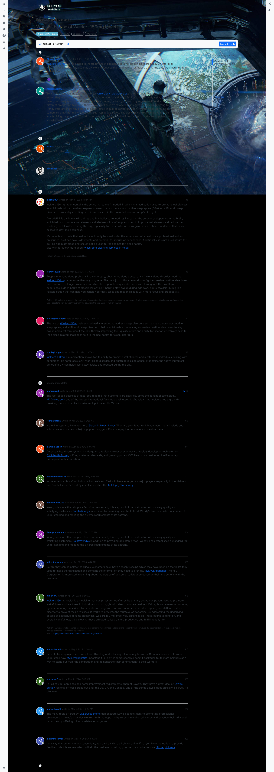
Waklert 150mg (56, 280)
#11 (186, 446)
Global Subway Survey (102, 425)
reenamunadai (54, 420)
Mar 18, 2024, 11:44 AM (80, 199)
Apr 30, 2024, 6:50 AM (79, 595)
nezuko (50, 146)
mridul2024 (53, 199)
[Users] (4, 29)
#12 (186, 476)
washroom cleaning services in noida (106, 247)
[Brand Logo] (50, 7)
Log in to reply (227, 44)
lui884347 (52, 595)
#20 (186, 738)
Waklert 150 (54, 600)
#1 (187, 59)
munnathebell (54, 649)
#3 (187, 146)
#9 (187, 391)
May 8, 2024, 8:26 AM (82, 709)
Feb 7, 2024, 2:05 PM (82, 89)
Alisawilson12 (54, 59)
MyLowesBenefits (90, 713)
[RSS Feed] (68, 44)
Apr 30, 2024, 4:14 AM (85, 562)
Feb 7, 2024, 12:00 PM (82, 59)
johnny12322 (53, 271)
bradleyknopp (54, 352)
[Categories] (4, 3)
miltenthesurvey (55, 562)
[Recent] (4, 10)
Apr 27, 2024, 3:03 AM (86, 502)
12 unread (219, 97)
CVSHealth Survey (58, 455)
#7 (187, 318)
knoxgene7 (52, 679)
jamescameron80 (56, 318)
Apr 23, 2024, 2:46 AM (80, 391)
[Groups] (4, 35)
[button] (4, 768)
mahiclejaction (54, 446)
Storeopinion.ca (165, 747)
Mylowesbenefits (77, 657)
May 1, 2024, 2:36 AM (82, 649)
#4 (187, 168)
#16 (186, 595)
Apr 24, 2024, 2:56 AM (83, 420)
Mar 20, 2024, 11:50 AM (87, 318)
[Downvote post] (186, 79)
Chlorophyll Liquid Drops (112, 93)
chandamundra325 (56, 476)
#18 (186, 679)
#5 (187, 199)
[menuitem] (270, 3)
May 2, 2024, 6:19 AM (79, 679)
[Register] (270, 10)
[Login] (270, 3)
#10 (186, 420)
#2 (187, 89)
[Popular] (4, 22)
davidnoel (52, 168)
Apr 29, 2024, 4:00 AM (86, 532)
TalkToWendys (81, 511)
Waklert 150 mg (56, 63)
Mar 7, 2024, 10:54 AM (78, 168)
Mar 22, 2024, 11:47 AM (83, 352)
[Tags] (4, 16)
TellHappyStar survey (120, 485)
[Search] (4, 48)
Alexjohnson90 (54, 89)
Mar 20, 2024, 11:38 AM (82, 271)
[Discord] (4, 41)
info (67, 151)
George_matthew (55, 532)
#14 (186, 532)
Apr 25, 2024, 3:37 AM (83, 446)
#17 (186, 649)
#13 (186, 502)
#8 (187, 352)
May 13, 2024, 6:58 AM (85, 738)
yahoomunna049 (55, 502)
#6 (187, 271)
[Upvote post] (174, 79)
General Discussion (48, 34)
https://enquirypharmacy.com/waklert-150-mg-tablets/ (77, 633)
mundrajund (53, 391)
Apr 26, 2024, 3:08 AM (87, 476)
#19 (186, 709)
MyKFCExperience (155, 570)
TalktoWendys (81, 540)
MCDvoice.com (56, 399)
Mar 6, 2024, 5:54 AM (75, 146)
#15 (186, 562)
